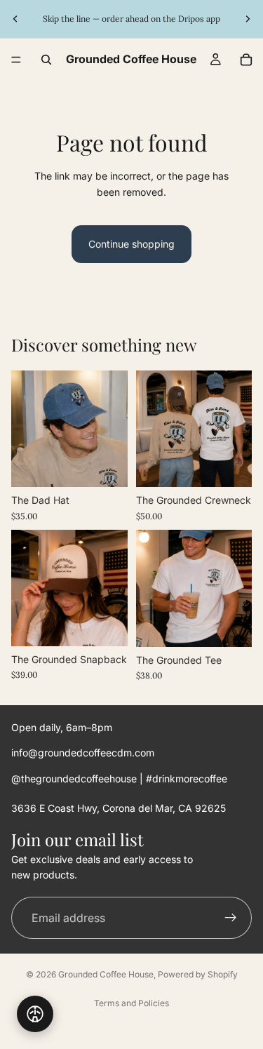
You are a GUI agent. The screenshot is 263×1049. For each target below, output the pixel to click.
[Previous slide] (15, 19)
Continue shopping (131, 244)
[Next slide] (247, 19)
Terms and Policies (131, 1003)
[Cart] (246, 59)
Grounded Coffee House (106, 974)
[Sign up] (230, 918)
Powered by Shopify (198, 974)
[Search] (46, 59)
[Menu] (16, 60)
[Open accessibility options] (35, 1014)
